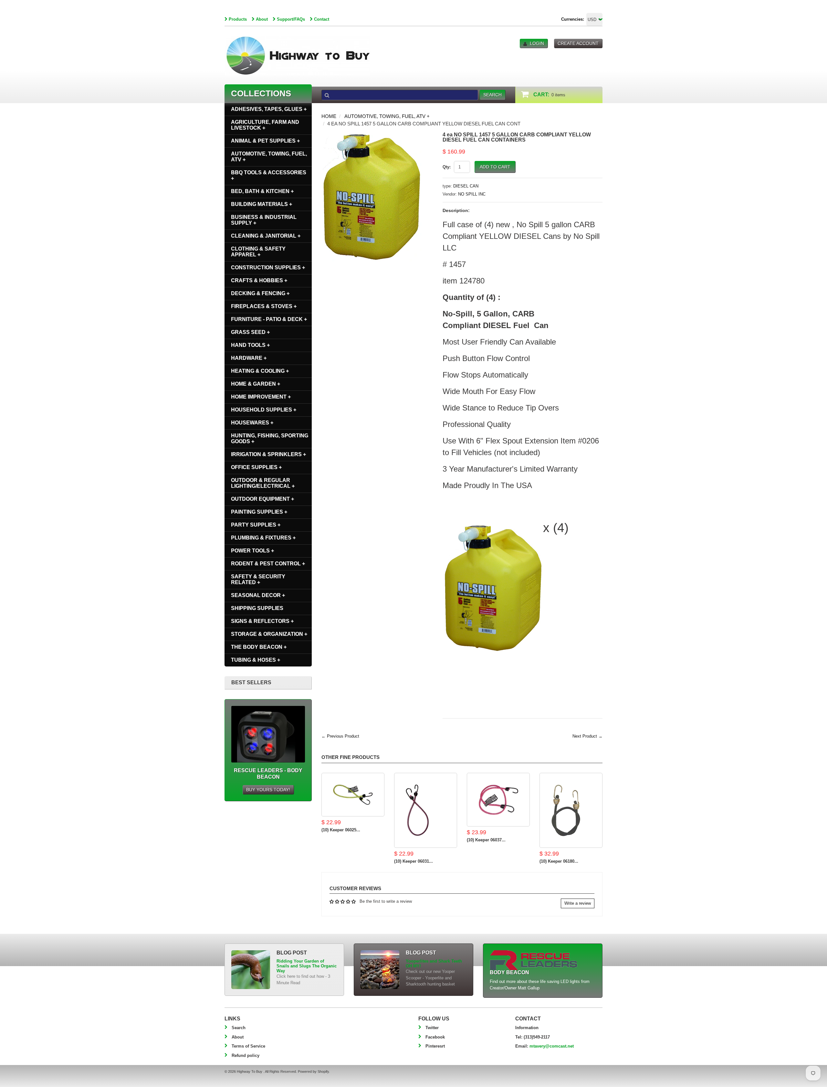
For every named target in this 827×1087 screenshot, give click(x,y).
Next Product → (587, 736)
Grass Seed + (250, 332)
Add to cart (495, 166)
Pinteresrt (435, 1046)
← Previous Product (340, 736)
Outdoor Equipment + (262, 499)
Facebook (435, 1037)
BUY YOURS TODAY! (268, 789)
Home (328, 116)
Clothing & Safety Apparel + (258, 251)
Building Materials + (261, 204)
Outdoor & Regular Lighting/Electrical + (263, 483)
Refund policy (245, 1055)
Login (537, 43)
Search (239, 1027)
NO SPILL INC (472, 194)
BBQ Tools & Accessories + (268, 175)
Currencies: (572, 19)
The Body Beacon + (259, 647)
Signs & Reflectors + (262, 621)
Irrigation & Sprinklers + (268, 454)
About (262, 19)
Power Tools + (252, 550)
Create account (578, 43)
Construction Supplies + (268, 267)
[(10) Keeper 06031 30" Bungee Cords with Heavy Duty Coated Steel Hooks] (425, 810)
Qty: (447, 167)
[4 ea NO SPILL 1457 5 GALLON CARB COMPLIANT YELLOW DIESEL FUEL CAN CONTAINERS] (371, 135)
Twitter (432, 1027)
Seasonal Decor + (258, 595)
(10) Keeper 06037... (486, 839)
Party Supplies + (255, 525)
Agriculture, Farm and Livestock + (265, 125)
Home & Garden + (255, 384)
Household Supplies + (263, 409)
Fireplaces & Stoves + (264, 306)
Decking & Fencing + (260, 293)
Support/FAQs (291, 19)
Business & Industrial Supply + (264, 220)
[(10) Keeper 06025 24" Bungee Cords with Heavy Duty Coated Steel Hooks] (352, 794)
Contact (321, 19)
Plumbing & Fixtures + (263, 537)
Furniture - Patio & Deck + (269, 319)
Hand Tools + (250, 345)
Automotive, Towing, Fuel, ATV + (387, 116)
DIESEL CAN (465, 186)
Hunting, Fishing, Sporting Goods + (269, 438)
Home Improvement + (261, 397)
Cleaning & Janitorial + (265, 236)
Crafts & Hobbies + (259, 280)
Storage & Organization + (269, 634)
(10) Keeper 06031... (413, 861)
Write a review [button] (577, 903)
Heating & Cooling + (260, 371)
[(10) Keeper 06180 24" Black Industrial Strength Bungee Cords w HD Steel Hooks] (570, 810)
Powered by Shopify (313, 1071)
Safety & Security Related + (258, 579)
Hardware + (249, 358)
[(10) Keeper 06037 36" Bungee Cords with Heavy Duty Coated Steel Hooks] (498, 800)
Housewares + (252, 422)
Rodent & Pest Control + (268, 563)
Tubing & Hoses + (255, 660)
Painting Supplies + (259, 512)
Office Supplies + (256, 467)
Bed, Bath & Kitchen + (262, 191)
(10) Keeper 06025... (340, 829)
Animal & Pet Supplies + (265, 141)
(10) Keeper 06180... (558, 861)
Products (238, 19)
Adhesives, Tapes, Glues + (269, 109)
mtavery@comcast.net (551, 1046)
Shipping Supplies (257, 608)
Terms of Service (248, 1046)
